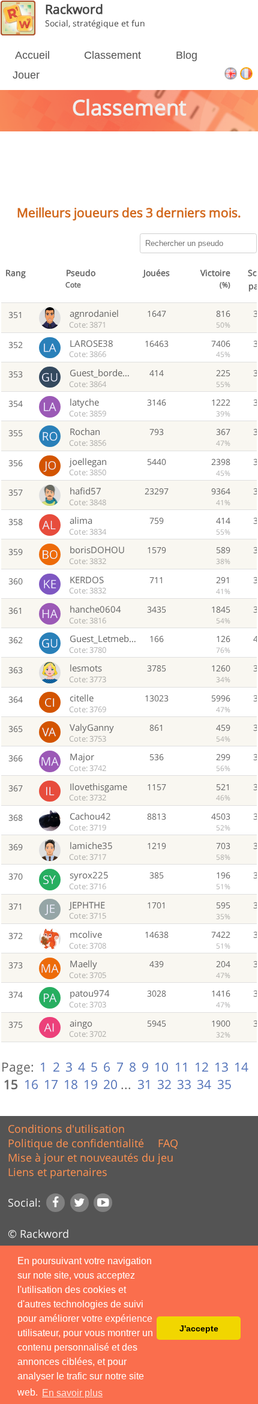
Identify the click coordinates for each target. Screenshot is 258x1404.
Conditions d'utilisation (66, 1128)
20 (110, 1084)
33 (184, 1084)
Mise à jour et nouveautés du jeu (90, 1157)
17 (51, 1084)
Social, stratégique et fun (95, 23)
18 (71, 1084)
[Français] (246, 76)
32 (164, 1084)
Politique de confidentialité (76, 1143)
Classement (112, 55)
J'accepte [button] (198, 1328)
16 (31, 1084)
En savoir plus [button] (72, 1393)
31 (144, 1084)
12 (201, 1066)
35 (224, 1084)
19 (90, 1084)
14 (241, 1066)
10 (161, 1066)
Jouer (26, 75)
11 (182, 1066)
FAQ (168, 1143)
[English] (232, 76)
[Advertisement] (129, 172)
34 (204, 1084)
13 (221, 1066)
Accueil (32, 55)
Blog (186, 55)
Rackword (74, 8)
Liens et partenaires (57, 1172)
